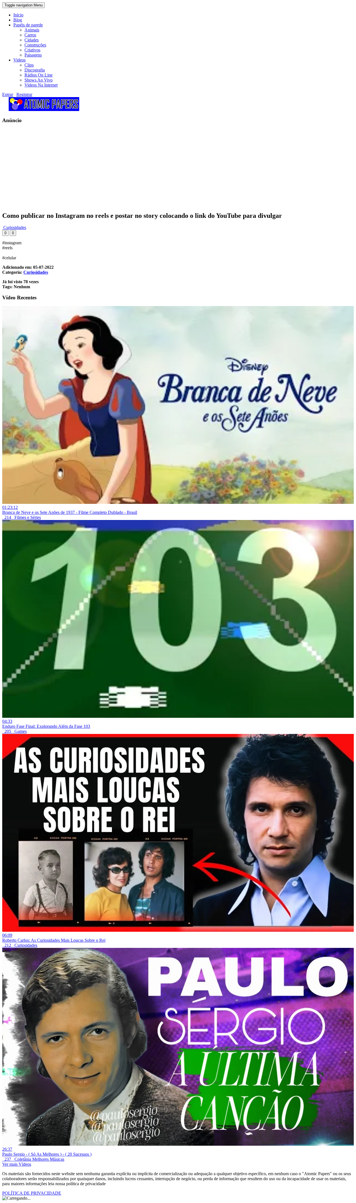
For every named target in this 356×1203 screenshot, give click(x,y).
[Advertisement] (169, 167)
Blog (17, 20)
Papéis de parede (28, 25)
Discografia (34, 70)
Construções (35, 45)
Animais (31, 30)
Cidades (31, 40)
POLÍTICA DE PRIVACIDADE (31, 1193)
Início (18, 15)
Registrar (24, 94)
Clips (29, 65)
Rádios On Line (38, 75)
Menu (23, 5)
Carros (30, 35)
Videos (19, 60)
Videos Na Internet (41, 85)
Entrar (7, 94)
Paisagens (33, 55)
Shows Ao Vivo (38, 80)
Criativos (32, 50)
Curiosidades (14, 227)
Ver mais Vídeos (16, 1164)
